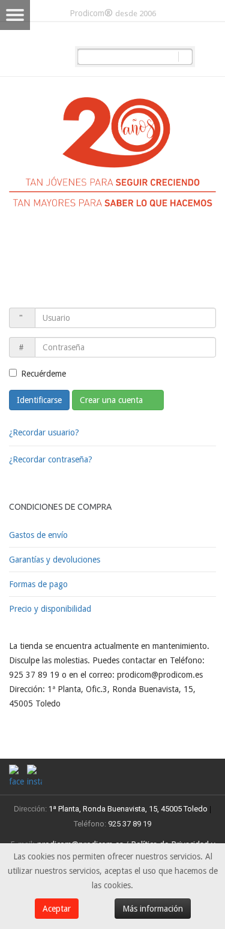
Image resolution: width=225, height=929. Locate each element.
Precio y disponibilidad (50, 609)
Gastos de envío (38, 535)
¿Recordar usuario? (44, 432)
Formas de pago (38, 584)
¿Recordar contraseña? (50, 459)
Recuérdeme (43, 373)
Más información (152, 908)
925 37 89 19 (129, 823)
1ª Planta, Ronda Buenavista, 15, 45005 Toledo (127, 808)
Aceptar (57, 908)
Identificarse (39, 400)
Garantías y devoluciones (54, 559)
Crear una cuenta (112, 400)
